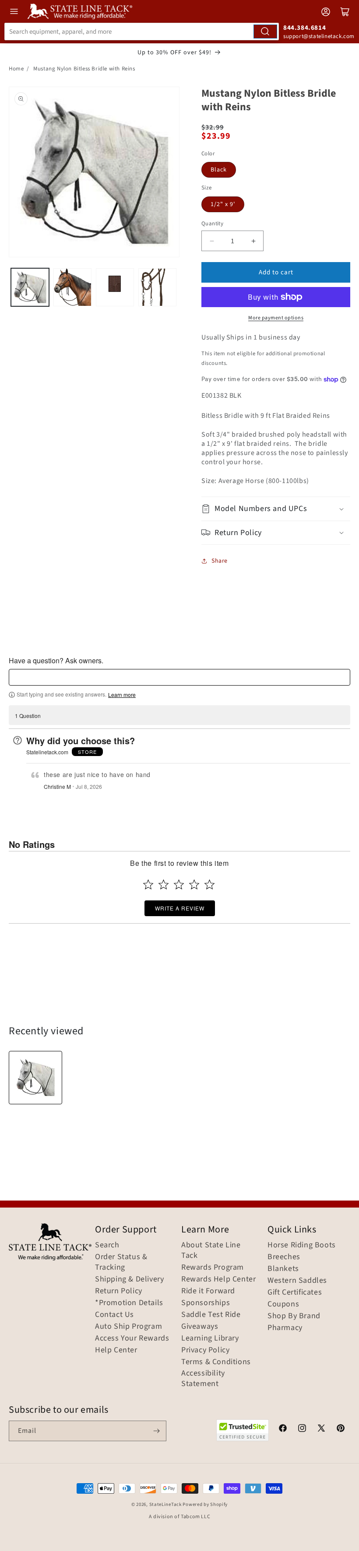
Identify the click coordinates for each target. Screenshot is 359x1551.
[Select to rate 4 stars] (194, 884)
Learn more (122, 694)
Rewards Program (212, 1267)
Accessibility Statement (203, 1378)
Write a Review (179, 908)
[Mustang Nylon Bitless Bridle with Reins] (35, 1077)
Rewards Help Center (218, 1279)
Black (219, 169)
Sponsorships (205, 1303)
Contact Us (114, 1314)
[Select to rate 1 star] (148, 884)
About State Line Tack (211, 1250)
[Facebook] (282, 1429)
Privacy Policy (205, 1350)
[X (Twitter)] (321, 1429)
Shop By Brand (293, 1316)
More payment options (275, 318)
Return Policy (118, 1291)
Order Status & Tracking (121, 1262)
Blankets (283, 1269)
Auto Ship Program (128, 1326)
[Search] (265, 32)
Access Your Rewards (132, 1338)
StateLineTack (165, 1504)
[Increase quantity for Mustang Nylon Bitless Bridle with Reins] (253, 241)
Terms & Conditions (216, 1362)
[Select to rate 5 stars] (209, 884)
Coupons (283, 1304)
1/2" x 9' (223, 204)
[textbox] (179, 677)
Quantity (212, 224)
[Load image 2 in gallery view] (72, 287)
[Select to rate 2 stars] (163, 884)
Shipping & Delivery (129, 1279)
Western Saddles (297, 1280)
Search (107, 1245)
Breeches (283, 1257)
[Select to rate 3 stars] (179, 884)
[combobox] (141, 31)
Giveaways (199, 1326)
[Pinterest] (340, 1429)
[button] (275, 508)
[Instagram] (302, 1429)
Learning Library (210, 1338)
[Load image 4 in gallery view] (157, 287)
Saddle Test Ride (211, 1314)
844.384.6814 (304, 27)
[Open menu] (14, 11)
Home (16, 69)
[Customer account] (325, 11)
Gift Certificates (294, 1292)
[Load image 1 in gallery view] (30, 287)
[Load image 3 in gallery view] (115, 287)
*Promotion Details (129, 1303)
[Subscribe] (156, 1431)
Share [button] (219, 561)
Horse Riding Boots (301, 1245)
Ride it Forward (208, 1291)
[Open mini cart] (345, 11)
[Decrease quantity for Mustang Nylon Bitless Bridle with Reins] (212, 241)
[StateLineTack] (80, 11)
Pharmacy (285, 1328)
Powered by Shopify (205, 1504)
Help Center (116, 1350)
